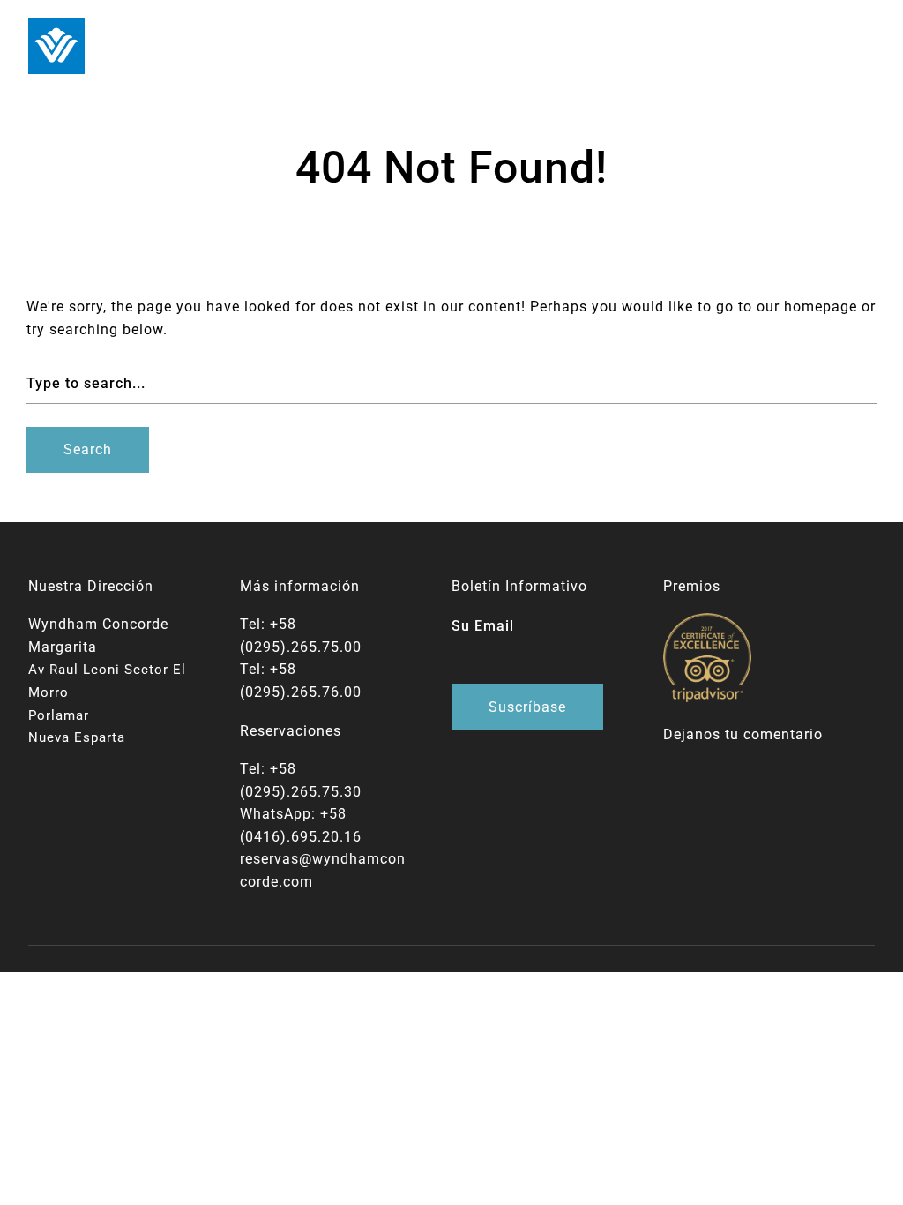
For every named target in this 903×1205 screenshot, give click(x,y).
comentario (783, 734)
